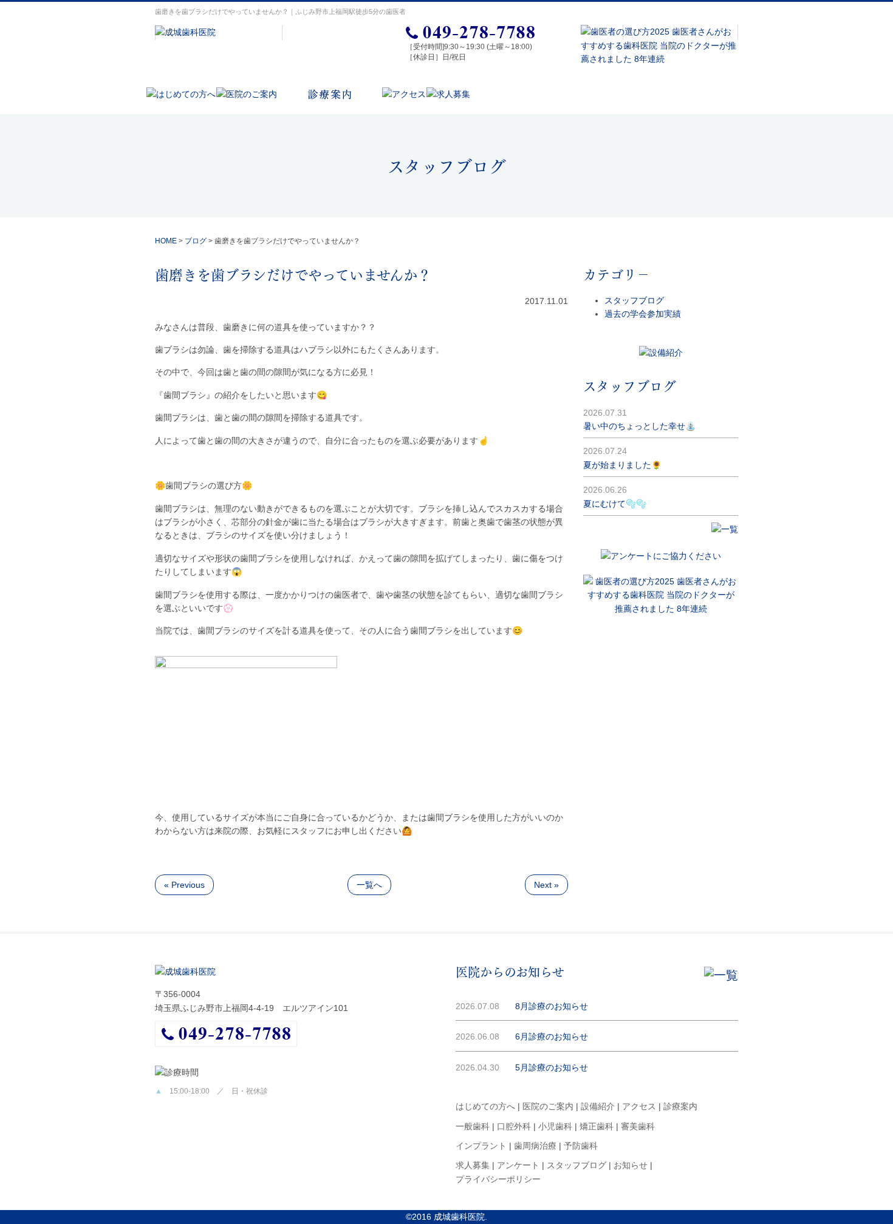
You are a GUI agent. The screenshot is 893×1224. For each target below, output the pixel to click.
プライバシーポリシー (498, 1179)
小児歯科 (555, 1126)
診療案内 (680, 1106)
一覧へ (369, 885)
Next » (546, 885)
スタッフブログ (634, 300)
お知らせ (631, 1165)
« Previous (184, 885)
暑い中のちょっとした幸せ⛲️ (639, 426)
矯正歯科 (597, 1126)
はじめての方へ (485, 1106)
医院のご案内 (547, 1106)
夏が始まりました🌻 (622, 465)
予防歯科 (581, 1146)
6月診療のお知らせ (551, 1036)
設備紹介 (598, 1106)
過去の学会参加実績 (642, 314)
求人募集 (473, 1165)
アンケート (518, 1165)
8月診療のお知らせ (551, 1006)
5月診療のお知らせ (551, 1067)
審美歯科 (638, 1126)
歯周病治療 (535, 1146)
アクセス (639, 1106)
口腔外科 (514, 1126)
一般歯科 (473, 1126)
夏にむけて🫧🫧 (614, 504)
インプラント (481, 1146)
